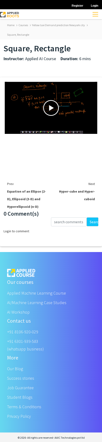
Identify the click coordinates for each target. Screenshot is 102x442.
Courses (23, 25)
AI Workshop (18, 312)
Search (94, 221)
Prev (10, 184)
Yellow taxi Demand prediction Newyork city (58, 25)
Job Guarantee (20, 387)
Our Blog (15, 368)
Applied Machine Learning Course (36, 293)
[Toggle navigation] (95, 14)
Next (91, 184)
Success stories (20, 378)
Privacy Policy (19, 416)
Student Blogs (19, 397)
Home (10, 25)
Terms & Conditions (24, 406)
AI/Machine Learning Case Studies (36, 302)
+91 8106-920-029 (22, 332)
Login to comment (16, 231)
